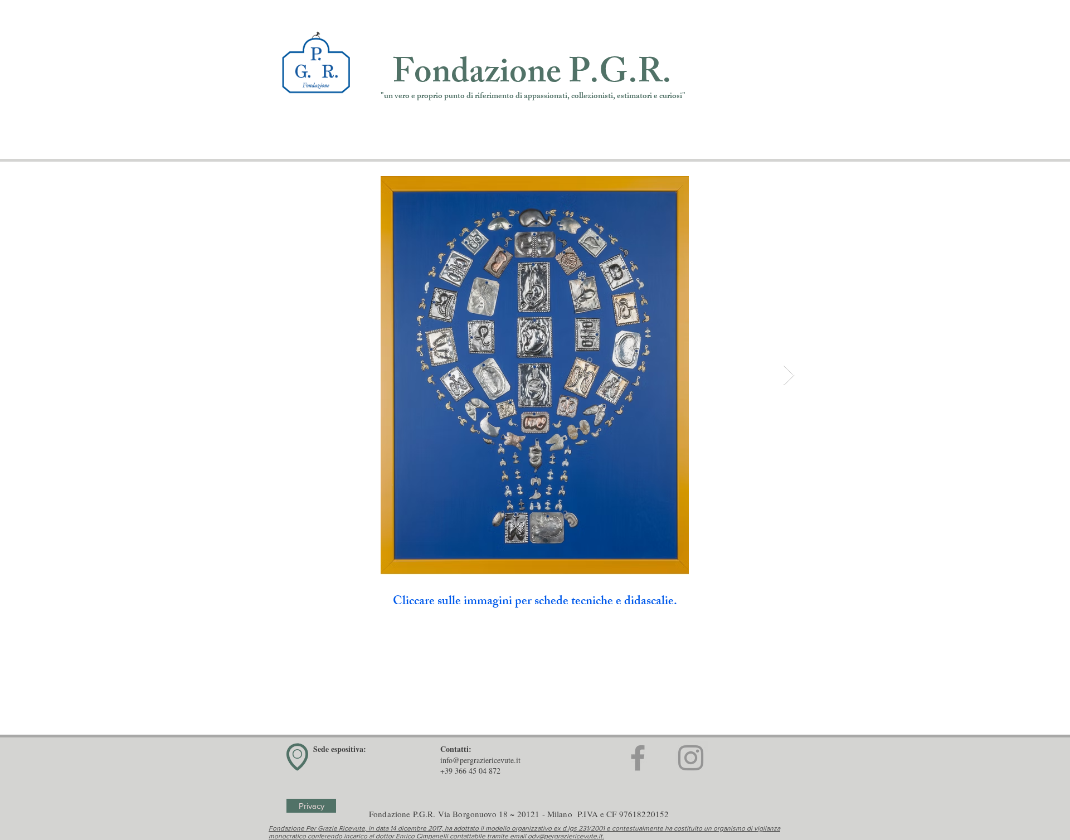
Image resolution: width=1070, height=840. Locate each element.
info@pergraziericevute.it (480, 760)
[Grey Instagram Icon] (691, 758)
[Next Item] (788, 375)
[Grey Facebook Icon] (638, 758)
